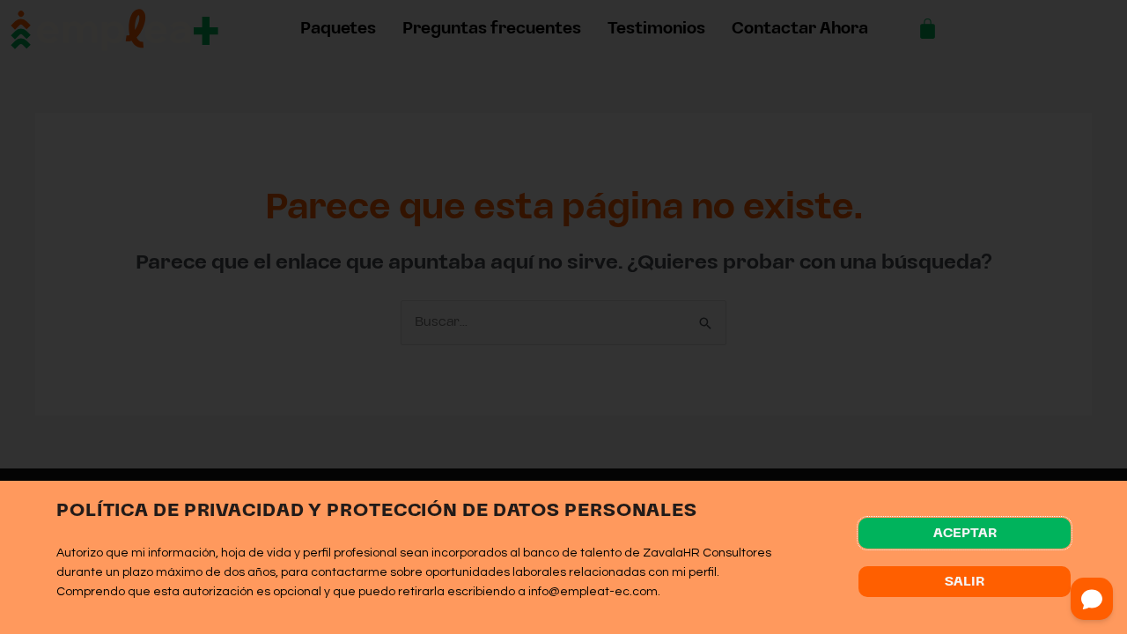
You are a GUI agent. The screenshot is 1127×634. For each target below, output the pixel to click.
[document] (563, 317)
